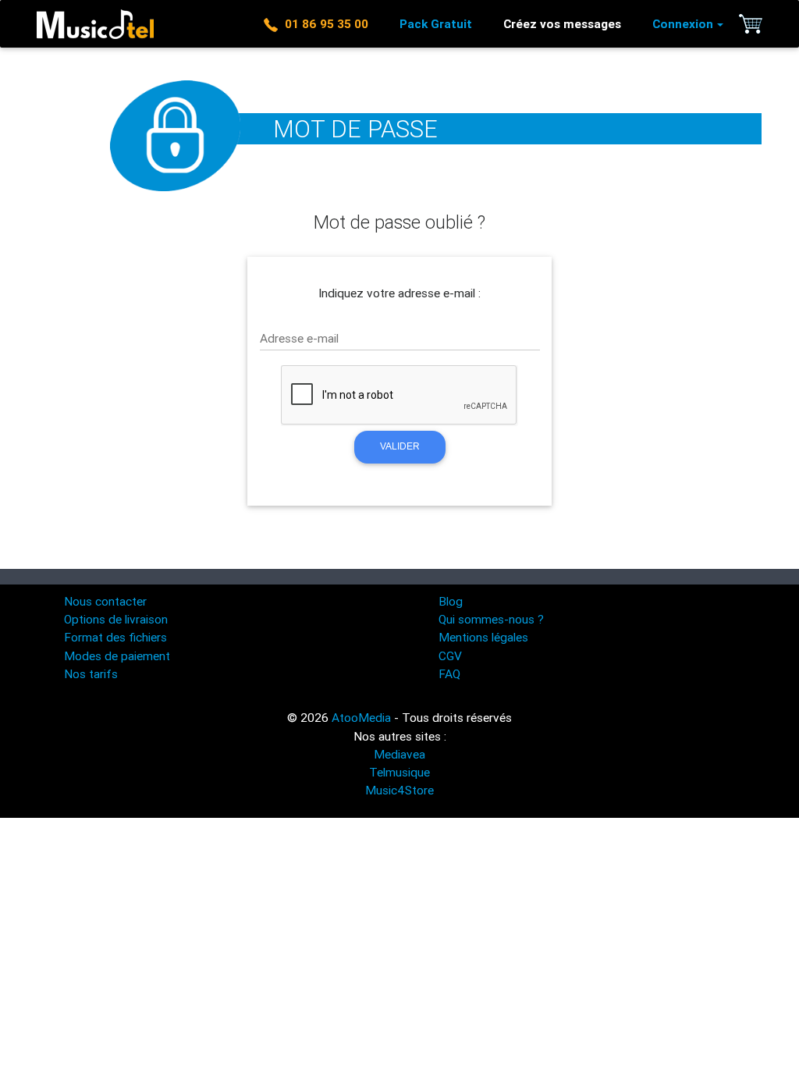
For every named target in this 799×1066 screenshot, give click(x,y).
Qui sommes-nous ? (491, 619)
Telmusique (399, 772)
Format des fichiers (115, 637)
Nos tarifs (91, 673)
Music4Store (399, 790)
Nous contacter (105, 601)
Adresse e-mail (299, 338)
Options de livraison (116, 619)
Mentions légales (483, 637)
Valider (400, 446)
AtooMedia (361, 717)
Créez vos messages (562, 23)
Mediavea (399, 754)
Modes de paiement (117, 655)
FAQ (449, 673)
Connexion (682, 23)
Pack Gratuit (436, 23)
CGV (450, 655)
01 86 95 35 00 (323, 23)
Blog (451, 601)
